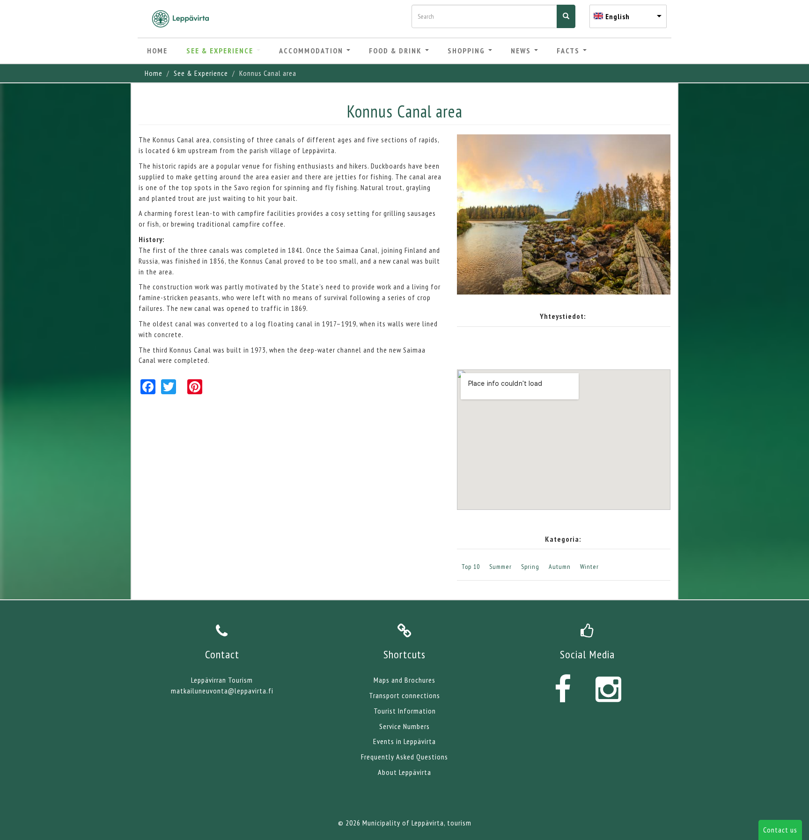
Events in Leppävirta (404, 741)
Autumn (560, 566)
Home (157, 50)
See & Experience (221, 50)
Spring (530, 566)
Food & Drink (396, 50)
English (617, 16)
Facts (569, 50)
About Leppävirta (404, 772)
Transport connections (404, 695)
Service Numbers (404, 726)
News (522, 50)
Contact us (780, 829)
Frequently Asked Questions (404, 756)
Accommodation (312, 50)
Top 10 (471, 566)
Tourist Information (405, 710)
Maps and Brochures (404, 680)
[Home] (184, 19)
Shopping (467, 50)
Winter (589, 566)
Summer (500, 566)
